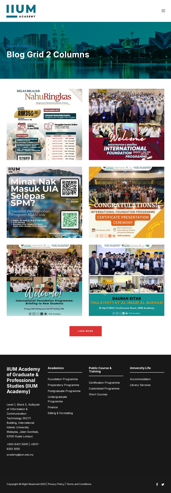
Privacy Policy (56, 484)
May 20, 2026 (37, 149)
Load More (85, 331)
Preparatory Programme (63, 385)
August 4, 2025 (119, 149)
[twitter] (162, 484)
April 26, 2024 (119, 305)
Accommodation (140, 379)
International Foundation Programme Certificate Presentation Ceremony (127, 216)
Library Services (140, 385)
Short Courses (98, 394)
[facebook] (157, 484)
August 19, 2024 (37, 305)
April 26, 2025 (36, 227)
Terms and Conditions (78, 484)
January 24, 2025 (119, 227)
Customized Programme (104, 388)
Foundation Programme (63, 379)
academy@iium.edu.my (20, 454)
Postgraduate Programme (64, 391)
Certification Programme (104, 382)
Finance (53, 407)
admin (59, 149)
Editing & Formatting (60, 413)
